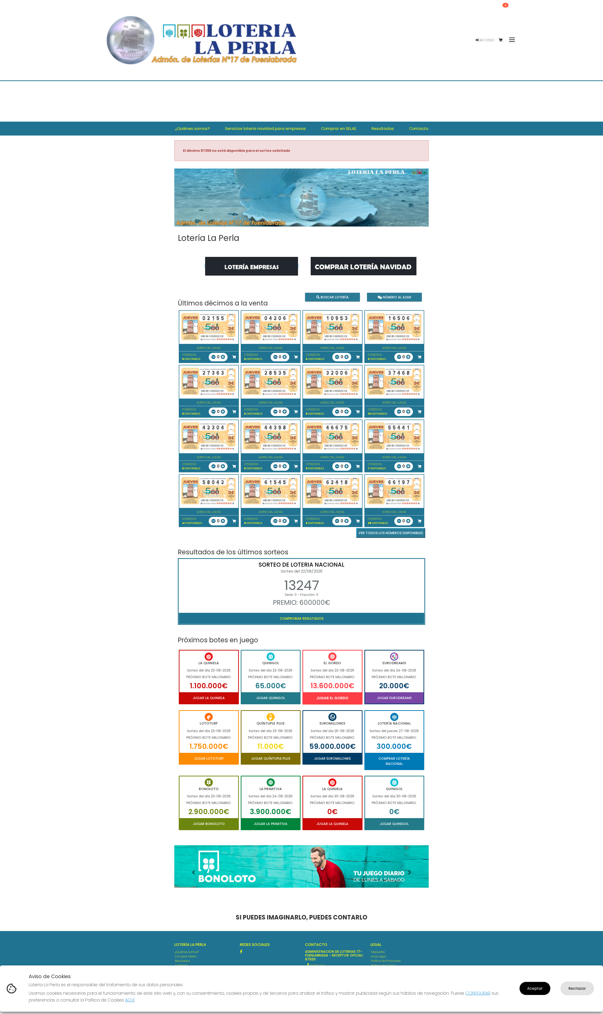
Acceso (486, 40)
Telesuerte (378, 952)
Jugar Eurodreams (394, 698)
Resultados (182, 961)
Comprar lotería (185, 956)
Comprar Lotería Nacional (394, 761)
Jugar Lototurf (209, 758)
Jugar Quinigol (270, 698)
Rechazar (577, 988)
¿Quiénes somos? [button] (192, 128)
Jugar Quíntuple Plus (270, 758)
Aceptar (535, 988)
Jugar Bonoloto (209, 823)
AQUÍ (129, 1000)
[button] (193, 872)
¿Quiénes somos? (187, 952)
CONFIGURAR (477, 993)
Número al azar (396, 297)
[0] (503, 40)
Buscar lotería (334, 297)
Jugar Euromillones (332, 758)
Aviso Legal (378, 956)
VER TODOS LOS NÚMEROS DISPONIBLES (391, 533)
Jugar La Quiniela (209, 698)
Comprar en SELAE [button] (338, 128)
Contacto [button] (418, 128)
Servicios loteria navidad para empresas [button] (265, 128)
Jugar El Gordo (332, 698)
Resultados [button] (382, 128)
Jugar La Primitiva (270, 823)
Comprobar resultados (301, 618)
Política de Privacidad (385, 961)
